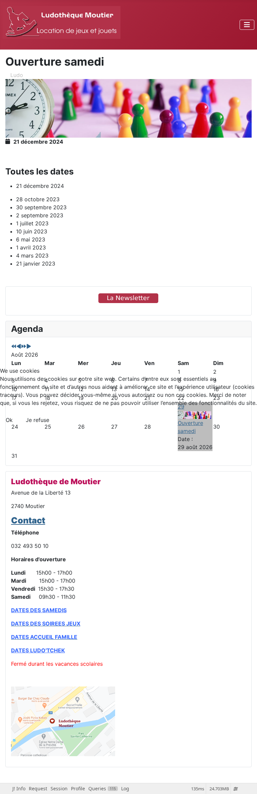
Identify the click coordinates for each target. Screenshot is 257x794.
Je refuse (37, 420)
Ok (9, 420)
